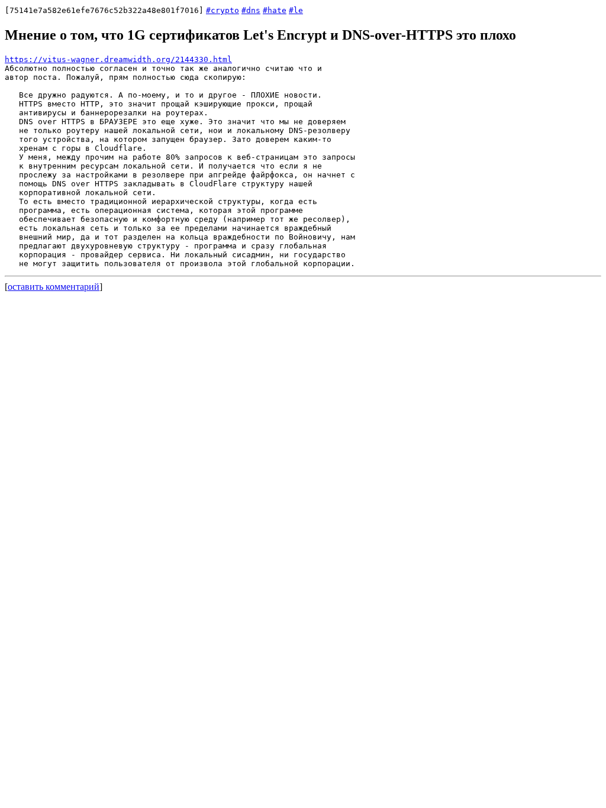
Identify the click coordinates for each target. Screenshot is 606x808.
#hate (274, 10)
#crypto (222, 10)
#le (296, 10)
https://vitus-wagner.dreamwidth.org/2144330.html (118, 59)
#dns (250, 10)
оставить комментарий (53, 287)
